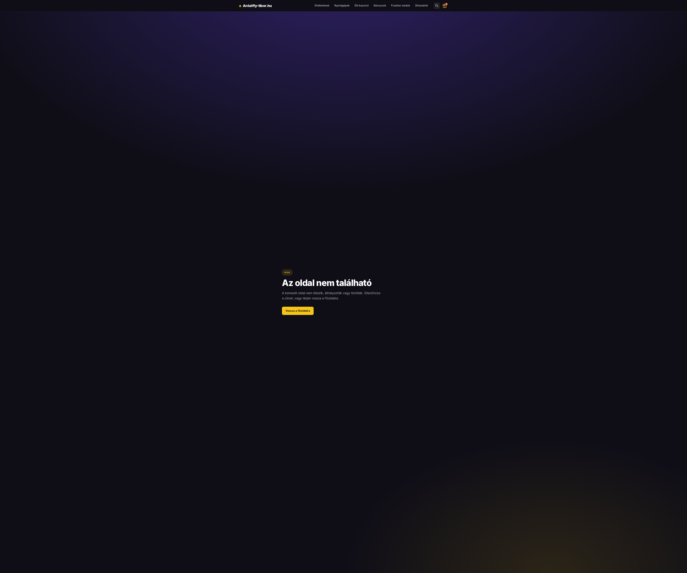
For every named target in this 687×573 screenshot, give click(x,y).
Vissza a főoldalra (298, 310)
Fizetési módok (400, 5)
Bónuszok (380, 5)
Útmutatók (421, 5)
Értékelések (322, 5)
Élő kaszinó (362, 5)
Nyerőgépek (342, 5)
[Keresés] (437, 6)
